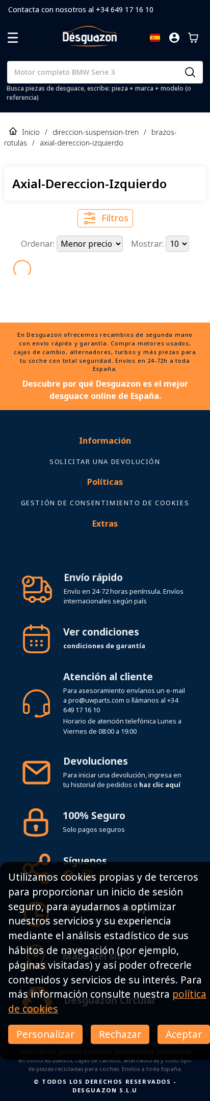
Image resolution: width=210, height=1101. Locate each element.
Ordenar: (39, 243)
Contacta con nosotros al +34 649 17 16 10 (80, 9)
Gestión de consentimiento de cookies (105, 502)
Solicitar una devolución (104, 461)
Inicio (31, 132)
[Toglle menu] (13, 38)
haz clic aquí (159, 784)
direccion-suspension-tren (95, 132)
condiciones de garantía (104, 645)
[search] (190, 72)
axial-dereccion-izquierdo (81, 143)
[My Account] (174, 38)
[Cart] (193, 38)
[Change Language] (155, 38)
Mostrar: (148, 243)
